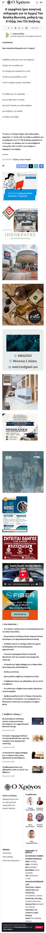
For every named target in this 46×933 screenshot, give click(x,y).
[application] (23, 575)
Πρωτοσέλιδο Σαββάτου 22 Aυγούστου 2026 (21, 677)
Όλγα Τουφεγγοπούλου (31, 842)
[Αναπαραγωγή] (5, 584)
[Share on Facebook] (11, 28)
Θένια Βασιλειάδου (30, 825)
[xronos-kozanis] (18, 2)
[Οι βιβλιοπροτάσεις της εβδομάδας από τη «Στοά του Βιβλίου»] (38, 769)
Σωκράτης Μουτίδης (39, 809)
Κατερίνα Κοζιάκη (40, 825)
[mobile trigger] (4, 2)
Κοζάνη (16, 160)
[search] (37, 2)
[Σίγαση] (37, 584)
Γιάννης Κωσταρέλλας (30, 809)
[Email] (19, 28)
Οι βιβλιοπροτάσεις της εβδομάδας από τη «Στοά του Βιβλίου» (15, 769)
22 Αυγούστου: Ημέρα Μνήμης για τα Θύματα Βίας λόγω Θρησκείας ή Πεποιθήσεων (15, 755)
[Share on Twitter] (15, 28)
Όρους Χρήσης (7, 929)
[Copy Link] (22, 28)
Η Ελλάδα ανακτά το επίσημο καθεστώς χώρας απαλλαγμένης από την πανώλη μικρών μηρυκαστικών (21, 647)
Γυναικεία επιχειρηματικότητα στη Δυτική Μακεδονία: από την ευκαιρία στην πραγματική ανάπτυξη (20, 657)
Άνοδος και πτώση (11, 672)
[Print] (26, 28)
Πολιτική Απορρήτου (21, 927)
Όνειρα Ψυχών (25, 160)
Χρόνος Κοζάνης (18, 34)
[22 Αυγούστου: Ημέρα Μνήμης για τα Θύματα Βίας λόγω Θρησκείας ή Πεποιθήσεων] (38, 755)
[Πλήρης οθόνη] (40, 584)
